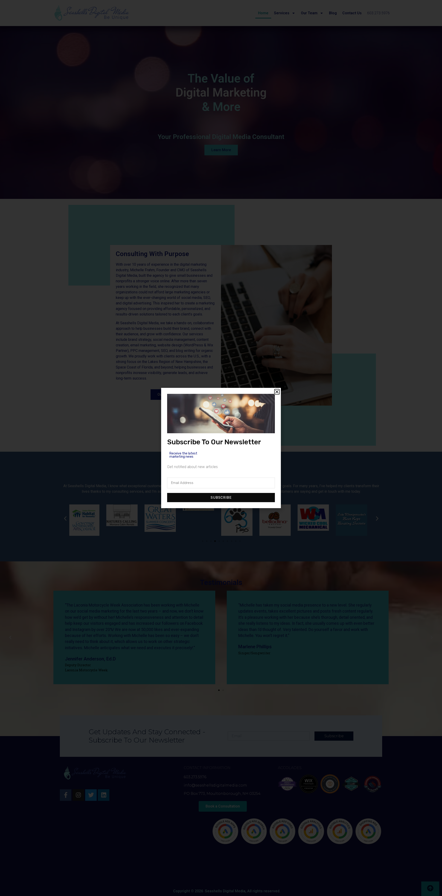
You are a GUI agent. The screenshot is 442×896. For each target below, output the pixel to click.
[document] (221, 448)
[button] (277, 391)
